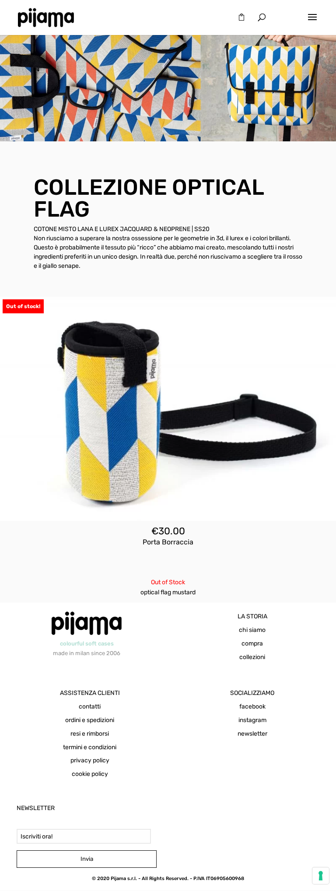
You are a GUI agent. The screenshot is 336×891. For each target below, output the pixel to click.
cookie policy (90, 774)
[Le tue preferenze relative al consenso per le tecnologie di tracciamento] (320, 875)
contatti (90, 706)
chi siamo (252, 630)
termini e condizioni (89, 747)
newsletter (252, 733)
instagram (252, 720)
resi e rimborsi (89, 733)
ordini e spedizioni (89, 720)
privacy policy (89, 760)
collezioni (252, 657)
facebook (252, 706)
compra (252, 643)
